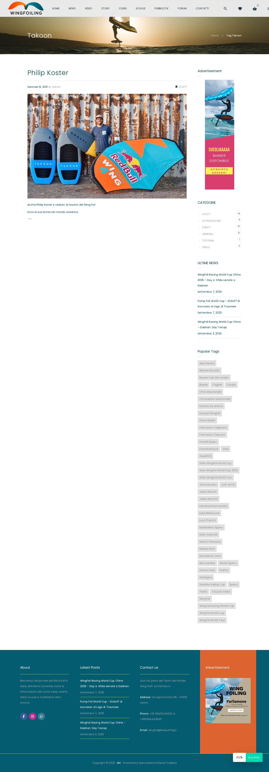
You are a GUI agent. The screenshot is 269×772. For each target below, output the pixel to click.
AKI (119, 763)
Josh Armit (228, 484)
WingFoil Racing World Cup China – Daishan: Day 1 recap (219, 324)
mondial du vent (210, 556)
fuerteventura (208, 449)
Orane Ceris (207, 570)
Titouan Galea (221, 591)
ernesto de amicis (211, 406)
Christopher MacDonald (214, 399)
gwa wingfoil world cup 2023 (218, 470)
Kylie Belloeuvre (209, 513)
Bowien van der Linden (214, 377)
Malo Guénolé (208, 534)
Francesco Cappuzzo (213, 427)
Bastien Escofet (209, 370)
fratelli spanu (208, 442)
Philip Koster (47, 72)
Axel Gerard (206, 363)
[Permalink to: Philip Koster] (32, 97)
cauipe (231, 385)
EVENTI (206, 227)
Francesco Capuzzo (212, 434)
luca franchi (207, 520)
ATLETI (182, 87)
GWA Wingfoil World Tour (215, 477)
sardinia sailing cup (212, 584)
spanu (233, 584)
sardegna (205, 577)
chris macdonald (210, 392)
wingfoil (204, 599)
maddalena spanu (211, 527)
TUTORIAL (208, 240)
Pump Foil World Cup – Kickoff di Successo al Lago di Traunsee (219, 303)
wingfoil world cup (211, 613)
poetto (224, 570)
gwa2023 (205, 456)
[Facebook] (23, 716)
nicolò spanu (228, 563)
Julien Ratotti (207, 492)
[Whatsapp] (41, 716)
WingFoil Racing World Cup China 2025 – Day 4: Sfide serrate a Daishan (219, 280)
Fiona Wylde (207, 420)
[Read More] (29, 220)
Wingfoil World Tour (212, 620)
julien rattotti (208, 499)
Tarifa (203, 591)
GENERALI (207, 234)
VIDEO (206, 247)
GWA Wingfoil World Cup (215, 463)
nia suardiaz (207, 563)
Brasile (203, 385)
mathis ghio (207, 549)
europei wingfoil (209, 413)
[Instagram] (32, 716)
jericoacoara (208, 484)
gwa (225, 449)
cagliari (217, 385)
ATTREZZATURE (211, 221)
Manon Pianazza (210, 542)
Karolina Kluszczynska (213, 506)
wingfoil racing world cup (216, 606)
